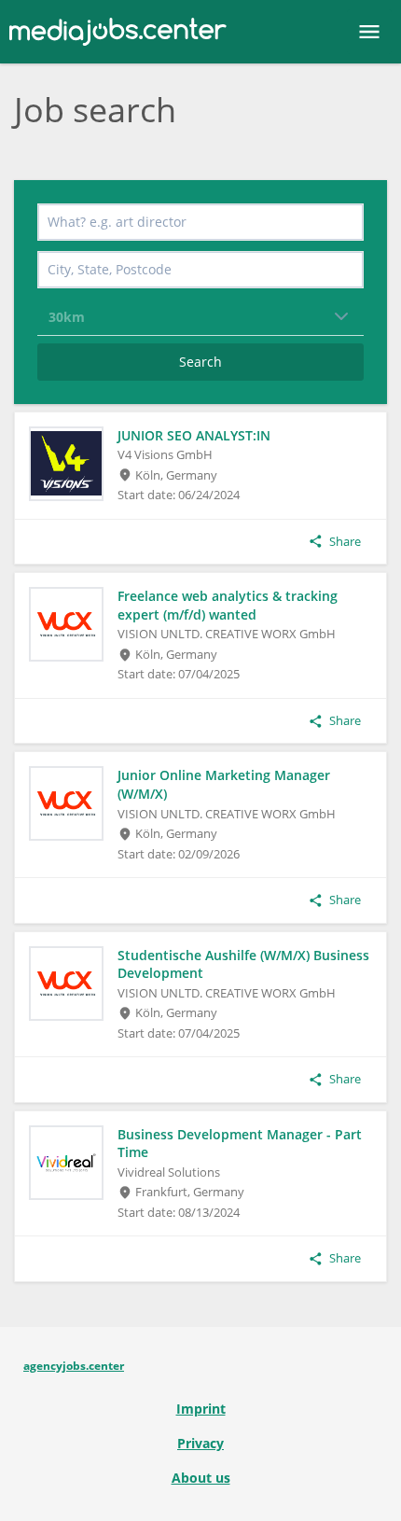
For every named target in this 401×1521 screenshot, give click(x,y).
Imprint (201, 1408)
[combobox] (200, 222)
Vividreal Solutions (169, 1172)
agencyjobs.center (73, 1366)
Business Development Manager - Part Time (240, 1143)
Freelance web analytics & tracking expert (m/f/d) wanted (228, 605)
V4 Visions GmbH (165, 454)
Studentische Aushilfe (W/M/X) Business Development (243, 964)
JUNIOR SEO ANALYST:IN (194, 435)
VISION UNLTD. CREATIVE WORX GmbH (227, 633)
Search (200, 361)
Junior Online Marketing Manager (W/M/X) (224, 784)
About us (201, 1477)
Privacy (200, 1443)
